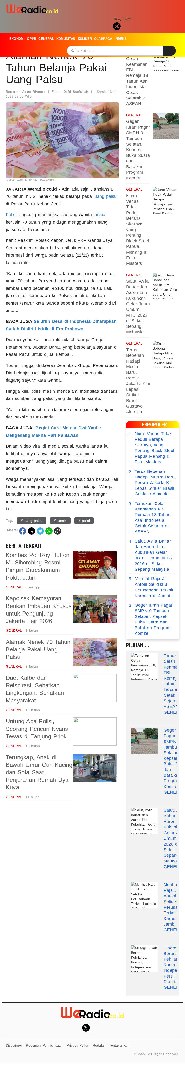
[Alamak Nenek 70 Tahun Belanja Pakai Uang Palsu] (95, 652)
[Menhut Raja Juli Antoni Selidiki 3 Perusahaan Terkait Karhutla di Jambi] (144, 895)
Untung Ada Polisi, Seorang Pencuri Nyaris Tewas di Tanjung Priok (37, 728)
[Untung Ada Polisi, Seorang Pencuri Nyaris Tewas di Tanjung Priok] (95, 731)
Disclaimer (14, 1045)
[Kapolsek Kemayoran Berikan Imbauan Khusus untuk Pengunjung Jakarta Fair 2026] (95, 609)
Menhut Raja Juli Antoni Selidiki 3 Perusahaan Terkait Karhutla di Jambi (151, 587)
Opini (31, 38)
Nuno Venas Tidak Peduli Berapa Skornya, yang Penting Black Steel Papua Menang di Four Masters (151, 447)
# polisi (84, 521)
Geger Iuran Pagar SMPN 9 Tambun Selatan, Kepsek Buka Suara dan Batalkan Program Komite (138, 149)
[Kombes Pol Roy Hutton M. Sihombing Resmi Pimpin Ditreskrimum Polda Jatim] (95, 565)
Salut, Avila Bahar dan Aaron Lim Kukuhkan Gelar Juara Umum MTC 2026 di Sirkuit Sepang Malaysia (150, 555)
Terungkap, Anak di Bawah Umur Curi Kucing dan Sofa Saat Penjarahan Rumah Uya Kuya (39, 772)
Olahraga (103, 38)
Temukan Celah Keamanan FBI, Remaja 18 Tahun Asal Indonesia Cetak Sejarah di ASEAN (149, 517)
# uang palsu (31, 521)
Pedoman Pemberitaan (44, 1045)
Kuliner (85, 38)
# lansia (60, 521)
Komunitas (65, 38)
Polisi (11, 214)
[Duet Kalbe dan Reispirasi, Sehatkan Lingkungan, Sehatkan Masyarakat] (95, 688)
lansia (99, 214)
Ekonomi (17, 38)
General (46, 38)
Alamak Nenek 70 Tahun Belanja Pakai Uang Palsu (38, 649)
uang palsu (105, 196)
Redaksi (99, 1045)
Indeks (121, 38)
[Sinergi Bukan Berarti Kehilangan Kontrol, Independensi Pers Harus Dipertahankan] (144, 958)
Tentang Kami (120, 1045)
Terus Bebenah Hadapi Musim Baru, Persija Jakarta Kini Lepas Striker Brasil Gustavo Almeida (152, 483)
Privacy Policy (78, 1045)
